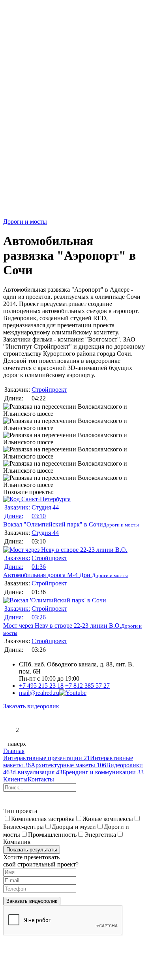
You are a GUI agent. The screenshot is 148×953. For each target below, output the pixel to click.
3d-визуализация (35, 772)
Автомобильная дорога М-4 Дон (47, 566)
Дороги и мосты (25, 221)
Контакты (41, 779)
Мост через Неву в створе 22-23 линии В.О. (62, 617)
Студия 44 (45, 507)
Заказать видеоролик (31, 706)
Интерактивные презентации (46, 758)
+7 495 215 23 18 (41, 685)
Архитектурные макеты (68, 765)
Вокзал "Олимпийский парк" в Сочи (53, 516)
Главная (13, 750)
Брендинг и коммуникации (103, 772)
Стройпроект (49, 389)
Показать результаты (31, 850)
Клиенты (15, 779)
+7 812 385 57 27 (87, 685)
